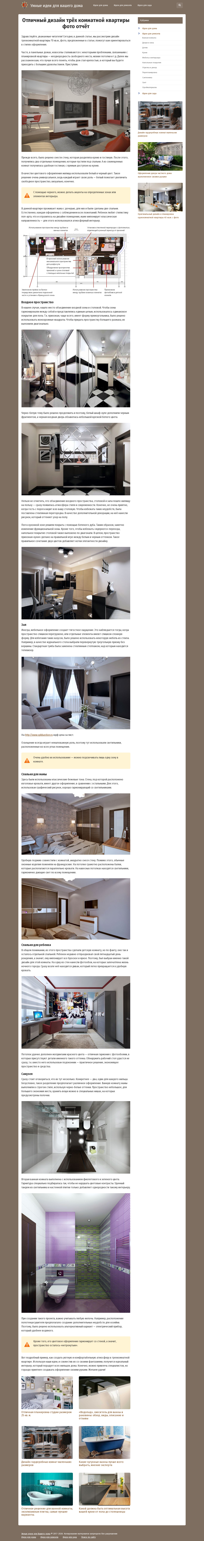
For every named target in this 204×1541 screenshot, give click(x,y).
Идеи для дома (100, 5)
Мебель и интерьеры (151, 57)
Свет (144, 82)
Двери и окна (148, 42)
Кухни (144, 52)
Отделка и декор (149, 67)
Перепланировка (149, 72)
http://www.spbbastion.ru (39, 735)
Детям (145, 47)
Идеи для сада (145, 5)
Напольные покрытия (151, 62)
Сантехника (147, 77)
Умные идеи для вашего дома (56, 5)
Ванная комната (149, 37)
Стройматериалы (149, 87)
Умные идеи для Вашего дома (35, 1533)
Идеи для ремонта (123, 5)
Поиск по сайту (88, 1537)
